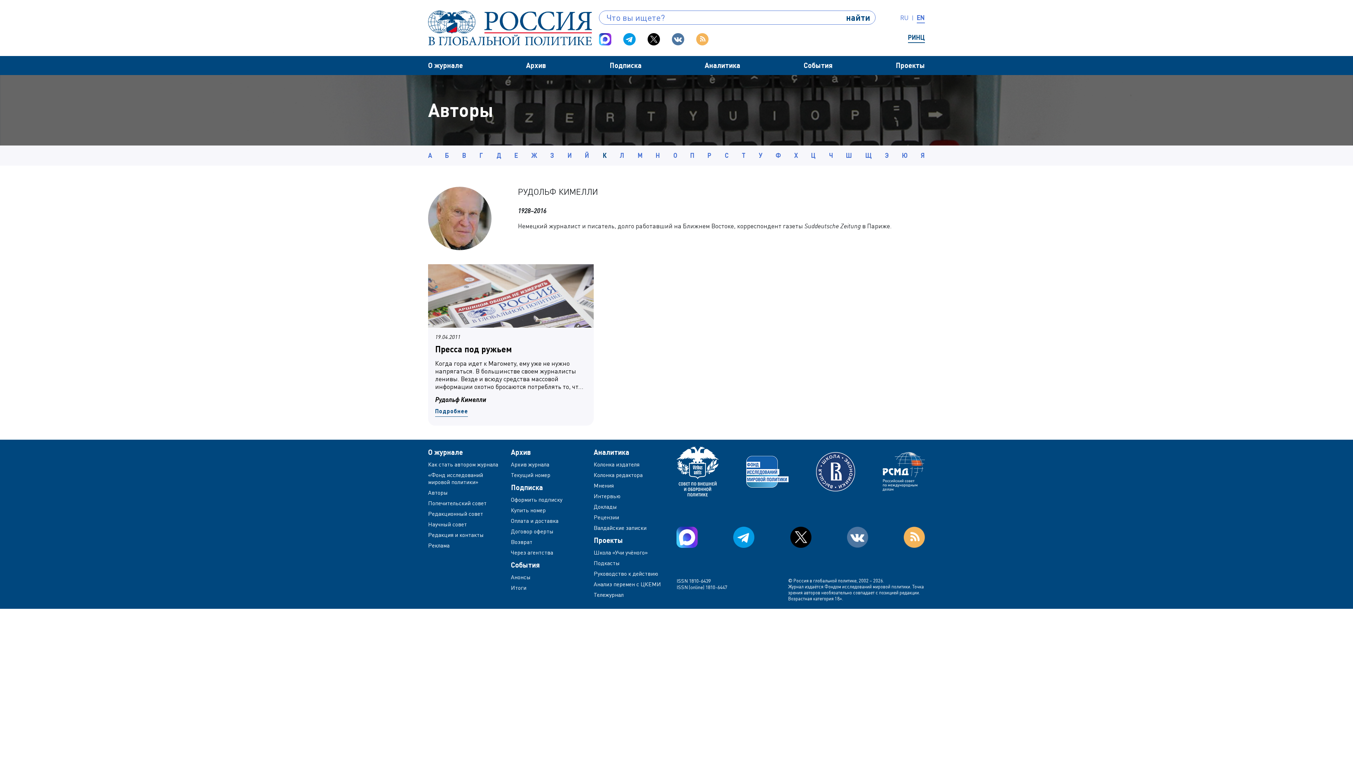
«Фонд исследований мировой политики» (455, 478)
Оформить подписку (536, 499)
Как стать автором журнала (463, 464)
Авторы (438, 492)
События (818, 65)
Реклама (439, 545)
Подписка (626, 65)
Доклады (605, 506)
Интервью (607, 496)
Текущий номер (530, 474)
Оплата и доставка (534, 520)
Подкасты (607, 563)
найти (858, 17)
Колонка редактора (618, 474)
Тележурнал (609, 594)
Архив (536, 65)
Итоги (518, 587)
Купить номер (528, 510)
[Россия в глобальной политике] (510, 28)
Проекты (910, 65)
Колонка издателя (617, 464)
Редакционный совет (455, 513)
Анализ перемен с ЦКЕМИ (627, 584)
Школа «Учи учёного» (621, 552)
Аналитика (722, 65)
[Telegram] (629, 39)
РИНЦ (916, 37)
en (921, 17)
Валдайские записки (620, 527)
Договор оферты (532, 531)
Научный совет (447, 524)
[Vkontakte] (678, 39)
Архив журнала (530, 464)
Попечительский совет (457, 503)
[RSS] (702, 39)
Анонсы (521, 577)
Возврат (521, 541)
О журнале (445, 65)
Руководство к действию (626, 573)
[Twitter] (654, 39)
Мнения (604, 485)
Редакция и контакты (456, 534)
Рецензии (606, 517)
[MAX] (605, 39)
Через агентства (532, 552)
